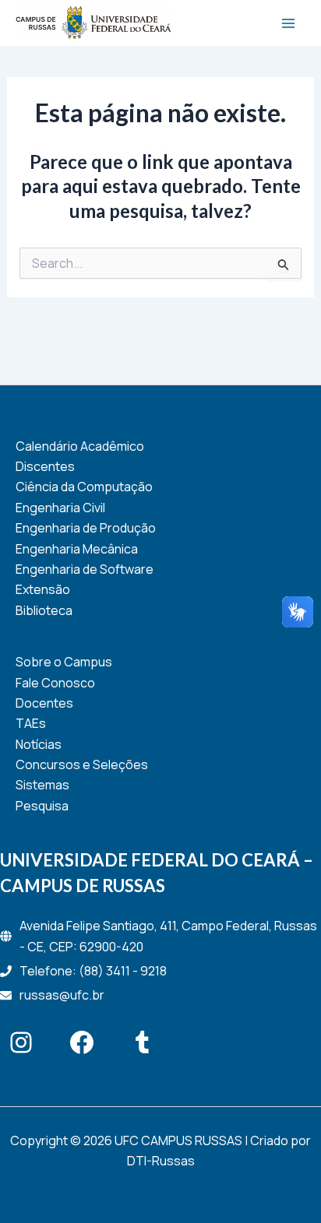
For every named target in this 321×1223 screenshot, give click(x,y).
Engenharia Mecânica (77, 548)
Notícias (39, 744)
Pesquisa (42, 805)
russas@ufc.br (61, 994)
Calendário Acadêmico (80, 446)
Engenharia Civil (60, 507)
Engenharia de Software (84, 569)
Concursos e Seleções (82, 764)
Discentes (45, 466)
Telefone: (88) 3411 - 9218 (93, 970)
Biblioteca (44, 610)
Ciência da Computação (84, 486)
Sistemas (42, 784)
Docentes (44, 703)
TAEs (31, 723)
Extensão (43, 589)
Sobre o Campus (64, 661)
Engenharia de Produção (86, 527)
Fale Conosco (55, 682)
